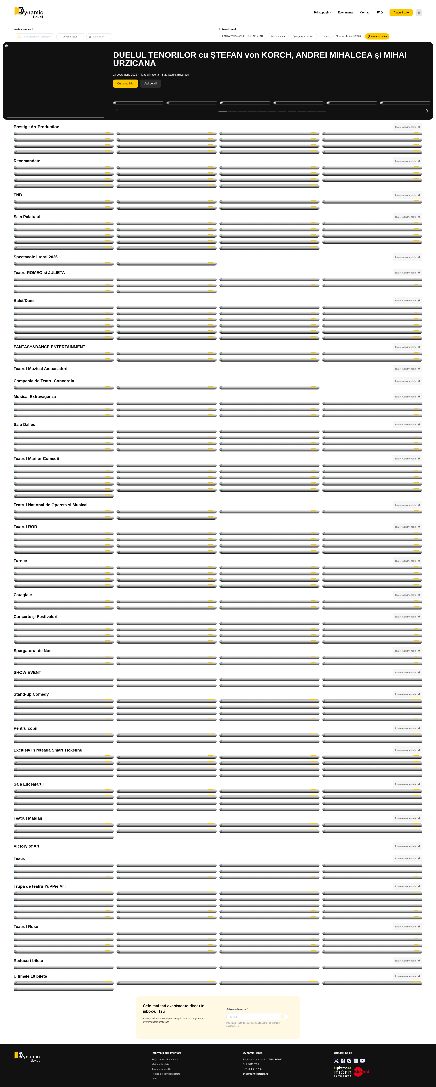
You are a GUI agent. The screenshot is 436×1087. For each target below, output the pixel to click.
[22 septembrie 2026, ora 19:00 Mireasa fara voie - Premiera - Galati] (166, 825)
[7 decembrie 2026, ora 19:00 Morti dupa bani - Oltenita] (166, 490)
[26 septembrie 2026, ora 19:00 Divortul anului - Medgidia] (269, 387)
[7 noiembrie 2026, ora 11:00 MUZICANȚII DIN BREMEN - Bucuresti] (166, 905)
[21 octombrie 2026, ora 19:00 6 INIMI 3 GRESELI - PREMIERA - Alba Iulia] (269, 831)
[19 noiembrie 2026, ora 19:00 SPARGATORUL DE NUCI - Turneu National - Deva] (64, 319)
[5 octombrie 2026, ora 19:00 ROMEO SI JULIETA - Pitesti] (269, 279)
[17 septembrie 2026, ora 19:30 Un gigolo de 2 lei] (64, 951)
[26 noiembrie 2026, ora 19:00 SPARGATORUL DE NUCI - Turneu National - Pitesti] (372, 332)
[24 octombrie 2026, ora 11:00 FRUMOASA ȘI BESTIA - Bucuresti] (269, 899)
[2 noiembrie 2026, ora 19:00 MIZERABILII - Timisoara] (166, 573)
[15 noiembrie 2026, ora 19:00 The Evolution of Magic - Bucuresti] (269, 775)
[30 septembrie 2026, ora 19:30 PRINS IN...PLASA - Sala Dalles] (372, 449)
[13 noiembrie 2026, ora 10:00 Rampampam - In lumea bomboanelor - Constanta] (166, 775)
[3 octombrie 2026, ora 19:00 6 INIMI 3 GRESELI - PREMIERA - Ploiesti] (64, 831)
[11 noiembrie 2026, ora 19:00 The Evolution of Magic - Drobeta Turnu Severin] (269, 685)
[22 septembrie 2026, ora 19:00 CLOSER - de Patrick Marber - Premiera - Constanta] (166, 533)
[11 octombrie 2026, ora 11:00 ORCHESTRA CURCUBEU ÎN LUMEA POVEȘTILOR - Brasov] (64, 899)
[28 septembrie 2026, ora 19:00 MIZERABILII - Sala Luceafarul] (372, 797)
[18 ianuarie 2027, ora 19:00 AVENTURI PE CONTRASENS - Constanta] (372, 180)
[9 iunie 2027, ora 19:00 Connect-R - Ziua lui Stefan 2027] (166, 248)
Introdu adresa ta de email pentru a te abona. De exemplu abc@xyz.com (253, 1024)
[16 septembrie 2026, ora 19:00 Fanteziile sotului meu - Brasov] (372, 945)
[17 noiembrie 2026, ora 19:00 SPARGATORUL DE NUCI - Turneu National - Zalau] (166, 313)
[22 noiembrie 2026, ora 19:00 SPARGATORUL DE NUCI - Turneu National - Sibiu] (166, 325)
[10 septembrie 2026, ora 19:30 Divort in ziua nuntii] (269, 939)
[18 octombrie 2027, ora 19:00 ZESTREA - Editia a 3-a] (269, 248)
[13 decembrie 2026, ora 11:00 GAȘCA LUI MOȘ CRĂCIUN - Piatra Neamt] (269, 917)
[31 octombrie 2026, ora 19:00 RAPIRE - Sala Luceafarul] (166, 809)
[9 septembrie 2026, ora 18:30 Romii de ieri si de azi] (64, 791)
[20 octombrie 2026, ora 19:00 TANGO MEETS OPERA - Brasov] (64, 307)
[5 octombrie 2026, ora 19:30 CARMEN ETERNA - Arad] (269, 567)
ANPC (155, 1078)
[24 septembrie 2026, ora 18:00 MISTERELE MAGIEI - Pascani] (269, 741)
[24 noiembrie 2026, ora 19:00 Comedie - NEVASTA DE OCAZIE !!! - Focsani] (372, 484)
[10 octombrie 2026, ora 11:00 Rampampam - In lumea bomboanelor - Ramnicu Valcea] (372, 763)
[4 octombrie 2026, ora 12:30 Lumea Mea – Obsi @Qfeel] (166, 803)
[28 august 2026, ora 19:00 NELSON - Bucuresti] (64, 133)
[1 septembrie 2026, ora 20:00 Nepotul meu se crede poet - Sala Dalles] (166, 431)
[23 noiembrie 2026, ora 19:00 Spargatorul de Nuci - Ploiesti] (372, 325)
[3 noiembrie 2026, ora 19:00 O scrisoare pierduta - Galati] (64, 477)
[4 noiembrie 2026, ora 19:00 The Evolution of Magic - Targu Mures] (372, 679)
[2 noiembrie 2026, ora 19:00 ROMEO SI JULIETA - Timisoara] (269, 285)
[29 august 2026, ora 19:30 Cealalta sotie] (372, 865)
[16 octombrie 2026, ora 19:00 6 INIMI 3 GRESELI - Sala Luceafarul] (166, 831)
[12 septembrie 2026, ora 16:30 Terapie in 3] (64, 945)
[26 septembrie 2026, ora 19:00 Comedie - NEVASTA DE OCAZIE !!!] (372, 443)
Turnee (325, 36)
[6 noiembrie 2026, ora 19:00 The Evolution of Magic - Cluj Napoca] (166, 685)
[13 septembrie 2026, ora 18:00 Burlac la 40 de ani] (269, 945)
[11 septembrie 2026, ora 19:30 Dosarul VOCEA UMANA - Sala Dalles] (64, 437)
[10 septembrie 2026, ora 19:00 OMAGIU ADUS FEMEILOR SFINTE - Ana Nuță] (372, 623)
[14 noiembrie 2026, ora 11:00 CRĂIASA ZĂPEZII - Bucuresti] (269, 905)
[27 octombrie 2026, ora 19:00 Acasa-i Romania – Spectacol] (372, 223)
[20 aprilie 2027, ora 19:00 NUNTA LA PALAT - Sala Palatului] (372, 242)
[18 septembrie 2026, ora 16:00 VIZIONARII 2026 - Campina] (64, 679)
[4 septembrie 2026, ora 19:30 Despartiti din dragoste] (372, 933)
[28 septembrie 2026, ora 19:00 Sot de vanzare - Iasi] (64, 539)
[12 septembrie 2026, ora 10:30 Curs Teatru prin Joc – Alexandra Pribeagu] (166, 437)
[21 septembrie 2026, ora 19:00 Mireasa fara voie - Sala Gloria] (64, 825)
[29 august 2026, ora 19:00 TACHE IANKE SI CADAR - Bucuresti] (166, 133)
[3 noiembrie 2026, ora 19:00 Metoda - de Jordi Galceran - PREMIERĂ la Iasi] (372, 552)
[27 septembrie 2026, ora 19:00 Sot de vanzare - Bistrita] (372, 533)
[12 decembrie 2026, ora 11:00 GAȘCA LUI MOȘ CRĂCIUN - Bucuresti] (166, 917)
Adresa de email (236, 1009)
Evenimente (345, 12)
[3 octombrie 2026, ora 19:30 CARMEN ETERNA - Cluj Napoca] (166, 757)
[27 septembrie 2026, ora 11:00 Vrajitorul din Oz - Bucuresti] (64, 893)
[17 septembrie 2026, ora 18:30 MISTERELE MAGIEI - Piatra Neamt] (166, 735)
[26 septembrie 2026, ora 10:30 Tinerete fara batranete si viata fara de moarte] (166, 443)
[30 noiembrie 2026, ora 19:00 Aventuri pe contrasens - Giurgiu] (64, 174)
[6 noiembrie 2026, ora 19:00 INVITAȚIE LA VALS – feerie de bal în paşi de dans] (372, 403)
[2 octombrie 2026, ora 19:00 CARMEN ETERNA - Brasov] (166, 567)
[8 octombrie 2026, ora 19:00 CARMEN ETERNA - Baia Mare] (269, 763)
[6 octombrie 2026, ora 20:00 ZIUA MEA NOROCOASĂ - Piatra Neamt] (372, 140)
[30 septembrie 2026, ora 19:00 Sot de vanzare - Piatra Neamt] (269, 539)
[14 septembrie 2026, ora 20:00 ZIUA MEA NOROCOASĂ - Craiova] (372, 133)
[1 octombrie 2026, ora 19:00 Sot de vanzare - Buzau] (372, 539)
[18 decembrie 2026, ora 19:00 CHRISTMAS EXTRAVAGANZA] (269, 415)
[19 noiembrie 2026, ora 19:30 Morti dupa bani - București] (166, 484)
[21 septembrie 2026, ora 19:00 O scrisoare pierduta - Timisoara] (64, 387)
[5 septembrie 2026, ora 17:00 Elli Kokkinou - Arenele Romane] (64, 623)
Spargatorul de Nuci (303, 36)
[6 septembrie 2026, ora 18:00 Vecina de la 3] (166, 939)
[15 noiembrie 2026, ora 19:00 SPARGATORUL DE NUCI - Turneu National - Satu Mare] (269, 307)
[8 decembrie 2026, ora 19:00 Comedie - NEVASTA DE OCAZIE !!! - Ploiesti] (269, 490)
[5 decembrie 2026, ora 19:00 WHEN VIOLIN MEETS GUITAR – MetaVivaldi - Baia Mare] (64, 967)
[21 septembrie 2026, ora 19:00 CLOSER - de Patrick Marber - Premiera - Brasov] (64, 533)
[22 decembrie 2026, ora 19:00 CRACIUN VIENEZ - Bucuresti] (64, 236)
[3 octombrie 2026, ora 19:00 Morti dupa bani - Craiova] (372, 465)
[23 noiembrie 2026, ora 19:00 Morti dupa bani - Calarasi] (269, 484)
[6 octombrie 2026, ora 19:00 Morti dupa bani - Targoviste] (166, 471)
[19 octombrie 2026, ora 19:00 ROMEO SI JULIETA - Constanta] (64, 285)
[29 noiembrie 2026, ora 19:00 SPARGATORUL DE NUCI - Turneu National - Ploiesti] (269, 338)
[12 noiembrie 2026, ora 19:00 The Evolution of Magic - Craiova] (372, 685)
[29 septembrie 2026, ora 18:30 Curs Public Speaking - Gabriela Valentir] (269, 449)
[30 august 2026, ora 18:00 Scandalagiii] (269, 871)
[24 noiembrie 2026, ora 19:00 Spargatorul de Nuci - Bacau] (269, 332)
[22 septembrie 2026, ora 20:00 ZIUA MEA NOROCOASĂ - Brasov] (166, 140)
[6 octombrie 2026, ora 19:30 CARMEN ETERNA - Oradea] (372, 567)
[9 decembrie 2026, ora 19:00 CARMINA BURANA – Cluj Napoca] (64, 180)
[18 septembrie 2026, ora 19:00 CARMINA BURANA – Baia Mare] (64, 167)
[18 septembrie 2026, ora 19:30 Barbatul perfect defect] (166, 951)
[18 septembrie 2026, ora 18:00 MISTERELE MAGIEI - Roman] (269, 735)
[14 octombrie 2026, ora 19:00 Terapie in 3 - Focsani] (166, 546)
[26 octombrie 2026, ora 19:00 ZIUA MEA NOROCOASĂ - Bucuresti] (372, 146)
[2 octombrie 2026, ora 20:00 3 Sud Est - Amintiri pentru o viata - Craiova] (372, 642)
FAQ (380, 12)
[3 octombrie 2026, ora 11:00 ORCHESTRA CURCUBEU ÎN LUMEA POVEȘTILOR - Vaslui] (166, 893)
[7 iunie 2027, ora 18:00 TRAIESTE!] (64, 248)
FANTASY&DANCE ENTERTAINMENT (242, 36)
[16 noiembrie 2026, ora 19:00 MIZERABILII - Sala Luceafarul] (64, 580)
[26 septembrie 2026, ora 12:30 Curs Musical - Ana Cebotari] (269, 443)
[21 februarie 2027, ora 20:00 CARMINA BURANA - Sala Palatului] (372, 236)
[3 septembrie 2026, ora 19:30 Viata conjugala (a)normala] (372, 877)
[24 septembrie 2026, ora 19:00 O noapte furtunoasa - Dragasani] (166, 387)
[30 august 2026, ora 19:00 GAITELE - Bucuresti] (269, 133)
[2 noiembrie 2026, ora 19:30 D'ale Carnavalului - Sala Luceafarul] (372, 471)
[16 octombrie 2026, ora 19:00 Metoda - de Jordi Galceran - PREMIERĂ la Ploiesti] (269, 546)
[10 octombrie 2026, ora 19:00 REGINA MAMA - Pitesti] (64, 146)
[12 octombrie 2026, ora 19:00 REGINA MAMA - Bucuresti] (269, 146)
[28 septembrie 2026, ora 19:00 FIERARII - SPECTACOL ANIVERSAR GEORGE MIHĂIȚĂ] (269, 140)
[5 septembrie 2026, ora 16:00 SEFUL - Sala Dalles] (372, 431)
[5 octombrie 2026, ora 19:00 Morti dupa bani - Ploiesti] (64, 471)
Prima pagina (322, 12)
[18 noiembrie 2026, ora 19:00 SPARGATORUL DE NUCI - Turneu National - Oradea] (372, 313)
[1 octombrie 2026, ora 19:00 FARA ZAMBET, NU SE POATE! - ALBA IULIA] (372, 635)
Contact (365, 12)
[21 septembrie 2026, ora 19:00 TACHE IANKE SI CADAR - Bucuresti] (64, 140)
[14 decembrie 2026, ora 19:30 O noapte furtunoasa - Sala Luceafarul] (372, 490)
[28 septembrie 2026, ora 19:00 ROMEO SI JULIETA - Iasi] (166, 279)
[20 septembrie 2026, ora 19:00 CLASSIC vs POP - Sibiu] (64, 635)
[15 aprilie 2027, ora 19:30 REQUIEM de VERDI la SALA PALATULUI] (269, 186)
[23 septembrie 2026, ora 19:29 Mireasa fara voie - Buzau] (269, 825)
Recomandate (278, 36)
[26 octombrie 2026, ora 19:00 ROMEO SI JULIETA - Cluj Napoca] (166, 285)
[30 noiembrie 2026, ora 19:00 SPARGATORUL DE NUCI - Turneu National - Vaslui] (372, 586)
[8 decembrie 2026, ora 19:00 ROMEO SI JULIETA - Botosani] (166, 291)
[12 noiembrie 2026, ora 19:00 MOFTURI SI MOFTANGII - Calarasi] (64, 484)
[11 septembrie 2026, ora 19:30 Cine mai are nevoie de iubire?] (372, 939)
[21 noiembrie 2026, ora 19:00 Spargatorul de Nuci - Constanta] (64, 325)
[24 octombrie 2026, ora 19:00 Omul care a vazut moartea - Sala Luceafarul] (372, 803)
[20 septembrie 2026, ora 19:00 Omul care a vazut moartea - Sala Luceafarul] (64, 797)
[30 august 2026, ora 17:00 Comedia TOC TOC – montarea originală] (64, 431)
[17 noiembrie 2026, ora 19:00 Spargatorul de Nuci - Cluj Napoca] (269, 313)
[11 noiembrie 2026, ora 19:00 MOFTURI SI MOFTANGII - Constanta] (372, 477)
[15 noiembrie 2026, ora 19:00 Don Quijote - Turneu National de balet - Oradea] (372, 307)
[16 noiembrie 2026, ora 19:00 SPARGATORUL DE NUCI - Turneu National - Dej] (64, 313)
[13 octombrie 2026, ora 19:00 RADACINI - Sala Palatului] (166, 223)
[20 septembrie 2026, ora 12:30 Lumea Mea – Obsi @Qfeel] (64, 741)
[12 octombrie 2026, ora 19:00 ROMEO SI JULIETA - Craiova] (372, 279)
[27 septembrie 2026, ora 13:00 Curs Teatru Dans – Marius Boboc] (64, 449)
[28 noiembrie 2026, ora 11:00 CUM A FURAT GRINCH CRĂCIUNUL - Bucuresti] (166, 911)
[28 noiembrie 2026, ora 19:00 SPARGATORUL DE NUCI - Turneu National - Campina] (166, 338)
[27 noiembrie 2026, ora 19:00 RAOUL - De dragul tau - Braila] (269, 586)
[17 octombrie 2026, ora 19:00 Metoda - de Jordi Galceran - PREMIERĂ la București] (372, 546)
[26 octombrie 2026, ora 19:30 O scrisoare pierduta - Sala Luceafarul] (269, 167)
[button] (427, 111)
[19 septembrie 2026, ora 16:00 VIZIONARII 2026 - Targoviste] (166, 679)
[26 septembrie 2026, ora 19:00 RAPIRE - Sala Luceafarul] (166, 797)
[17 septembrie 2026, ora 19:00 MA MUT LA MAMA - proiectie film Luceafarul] (269, 791)
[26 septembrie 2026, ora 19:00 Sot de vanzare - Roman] (269, 533)
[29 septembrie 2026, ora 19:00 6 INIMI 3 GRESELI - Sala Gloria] (372, 825)
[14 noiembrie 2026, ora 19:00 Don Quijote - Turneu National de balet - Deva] (166, 307)
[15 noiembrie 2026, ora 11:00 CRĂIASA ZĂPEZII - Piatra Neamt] (372, 905)
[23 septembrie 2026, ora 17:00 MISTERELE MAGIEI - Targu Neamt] (166, 741)
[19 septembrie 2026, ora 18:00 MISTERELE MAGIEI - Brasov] (372, 735)
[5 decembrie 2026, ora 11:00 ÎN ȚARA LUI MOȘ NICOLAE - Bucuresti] (269, 911)
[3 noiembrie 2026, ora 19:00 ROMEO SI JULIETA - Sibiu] (372, 285)
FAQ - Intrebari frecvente (165, 1059)
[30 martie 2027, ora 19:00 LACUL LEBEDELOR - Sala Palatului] (166, 242)
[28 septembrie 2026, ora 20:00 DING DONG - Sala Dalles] (166, 449)
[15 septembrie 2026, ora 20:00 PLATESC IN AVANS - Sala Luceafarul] (166, 791)
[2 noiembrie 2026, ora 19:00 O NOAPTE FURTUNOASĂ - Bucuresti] (166, 208)
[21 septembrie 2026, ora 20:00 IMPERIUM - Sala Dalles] (64, 443)
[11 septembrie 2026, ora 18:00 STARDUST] (64, 629)
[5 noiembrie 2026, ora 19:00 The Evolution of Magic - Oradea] (64, 685)
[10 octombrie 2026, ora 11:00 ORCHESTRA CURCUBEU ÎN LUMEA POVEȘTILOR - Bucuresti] (372, 893)
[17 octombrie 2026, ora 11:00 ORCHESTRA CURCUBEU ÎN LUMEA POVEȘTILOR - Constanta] (166, 899)
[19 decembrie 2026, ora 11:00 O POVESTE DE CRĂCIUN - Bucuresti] (372, 917)
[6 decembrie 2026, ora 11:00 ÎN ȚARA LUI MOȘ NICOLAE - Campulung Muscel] (372, 911)
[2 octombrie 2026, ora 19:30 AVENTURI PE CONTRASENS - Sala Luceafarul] (166, 167)
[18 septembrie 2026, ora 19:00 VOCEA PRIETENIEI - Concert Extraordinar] (166, 511)
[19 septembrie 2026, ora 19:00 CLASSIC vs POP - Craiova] (372, 629)
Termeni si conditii (161, 1069)
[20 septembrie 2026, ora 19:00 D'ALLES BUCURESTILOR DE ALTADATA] (372, 437)
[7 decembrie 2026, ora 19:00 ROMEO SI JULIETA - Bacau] (64, 291)
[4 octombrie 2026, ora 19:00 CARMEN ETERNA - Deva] (269, 757)
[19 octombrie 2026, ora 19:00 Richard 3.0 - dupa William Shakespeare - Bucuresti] (64, 552)
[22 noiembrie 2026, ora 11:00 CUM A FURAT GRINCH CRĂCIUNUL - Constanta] (64, 911)
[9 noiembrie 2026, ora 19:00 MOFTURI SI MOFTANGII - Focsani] (166, 477)
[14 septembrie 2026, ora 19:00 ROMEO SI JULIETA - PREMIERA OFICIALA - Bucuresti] (166, 202)
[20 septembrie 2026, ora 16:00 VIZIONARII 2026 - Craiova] (269, 679)
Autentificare (401, 12)
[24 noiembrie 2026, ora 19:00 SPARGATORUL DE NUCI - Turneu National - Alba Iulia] (166, 332)
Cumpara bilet (125, 83)
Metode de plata (160, 1064)
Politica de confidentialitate (166, 1073)
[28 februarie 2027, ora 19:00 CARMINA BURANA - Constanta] (269, 360)
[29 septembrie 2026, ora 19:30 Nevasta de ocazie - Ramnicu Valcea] (166, 465)
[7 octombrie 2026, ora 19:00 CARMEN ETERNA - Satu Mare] (166, 763)
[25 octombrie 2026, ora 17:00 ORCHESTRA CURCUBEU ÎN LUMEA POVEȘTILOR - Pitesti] (64, 905)
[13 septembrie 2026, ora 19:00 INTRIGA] (269, 437)
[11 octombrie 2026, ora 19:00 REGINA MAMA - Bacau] (166, 146)
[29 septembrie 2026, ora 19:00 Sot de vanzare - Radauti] (166, 539)
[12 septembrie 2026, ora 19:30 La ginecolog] (166, 945)
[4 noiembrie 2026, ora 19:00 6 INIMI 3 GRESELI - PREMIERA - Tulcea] (64, 837)
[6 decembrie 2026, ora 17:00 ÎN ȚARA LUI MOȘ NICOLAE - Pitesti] (64, 917)
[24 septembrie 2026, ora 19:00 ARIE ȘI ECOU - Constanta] (166, 635)
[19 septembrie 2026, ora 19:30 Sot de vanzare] (372, 951)
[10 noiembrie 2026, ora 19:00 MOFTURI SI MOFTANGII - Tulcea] (269, 477)
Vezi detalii (150, 83)
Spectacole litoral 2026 (348, 36)
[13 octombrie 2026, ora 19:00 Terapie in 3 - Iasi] (64, 546)
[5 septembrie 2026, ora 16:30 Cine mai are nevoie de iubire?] (64, 939)
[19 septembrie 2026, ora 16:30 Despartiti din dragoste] (269, 951)
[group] (55, 81)
